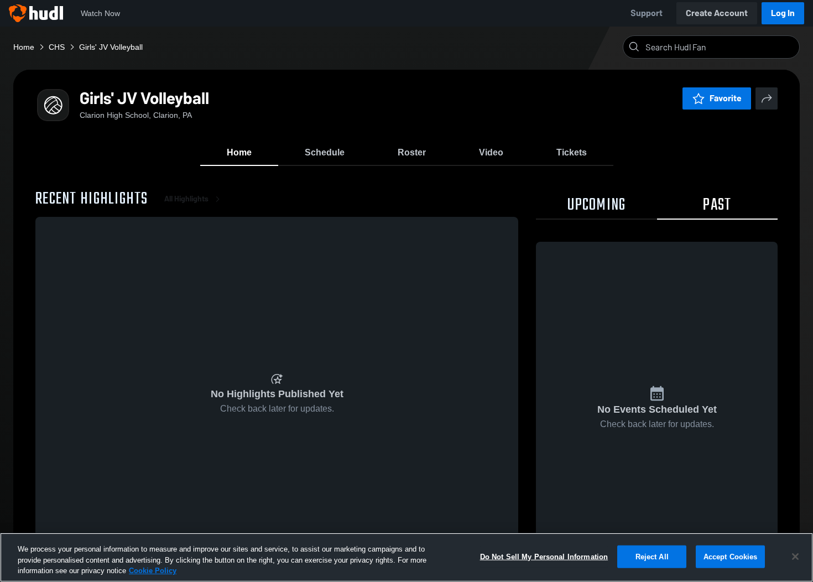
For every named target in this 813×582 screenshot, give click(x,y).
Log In (783, 13)
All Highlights (186, 199)
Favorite (726, 98)
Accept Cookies (730, 556)
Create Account (717, 13)
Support (646, 13)
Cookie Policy (152, 571)
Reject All (652, 556)
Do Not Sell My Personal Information (544, 556)
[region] (406, 557)
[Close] (795, 556)
